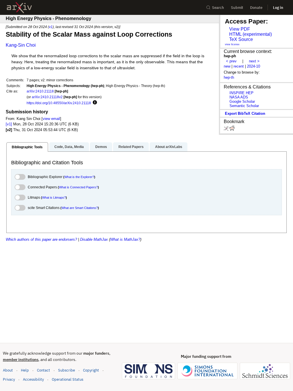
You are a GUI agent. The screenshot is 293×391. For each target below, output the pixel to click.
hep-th (229, 77)
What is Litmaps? (54, 197)
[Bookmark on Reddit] (232, 129)
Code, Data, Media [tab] (69, 147)
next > (254, 61)
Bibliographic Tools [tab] (27, 147)
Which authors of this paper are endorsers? (41, 239)
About (8, 370)
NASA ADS (238, 97)
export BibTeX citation (245, 113)
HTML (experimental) (250, 34)
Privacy (9, 379)
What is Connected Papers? (78, 187)
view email (51, 118)
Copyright (91, 370)
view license (232, 44)
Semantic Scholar (244, 106)
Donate (256, 7)
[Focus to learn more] (94, 102)
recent (238, 66)
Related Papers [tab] (131, 147)
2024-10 (253, 66)
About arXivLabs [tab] (168, 147)
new (227, 66)
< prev (231, 61)
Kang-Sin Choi (21, 45)
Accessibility (33, 379)
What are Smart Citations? (80, 208)
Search (218, 7)
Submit (237, 7)
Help (25, 370)
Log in (278, 7)
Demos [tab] (101, 147)
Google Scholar (242, 101)
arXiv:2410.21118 (40, 91)
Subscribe (66, 370)
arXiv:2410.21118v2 (47, 97)
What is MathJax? (125, 239)
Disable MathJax (94, 239)
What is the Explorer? (79, 177)
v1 (51, 27)
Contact (43, 370)
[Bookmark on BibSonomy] (226, 129)
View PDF (239, 29)
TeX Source (241, 39)
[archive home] (19, 7)
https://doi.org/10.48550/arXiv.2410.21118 (59, 103)
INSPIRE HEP (241, 93)
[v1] (9, 124)
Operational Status (67, 379)
